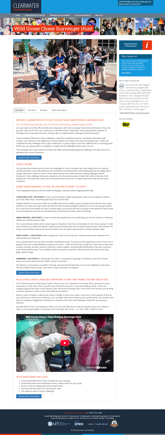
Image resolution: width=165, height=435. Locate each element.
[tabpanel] (65, 259)
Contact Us (85, 418)
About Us (99, 15)
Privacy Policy (98, 418)
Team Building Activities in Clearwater (62, 416)
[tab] (19, 110)
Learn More (126, 73)
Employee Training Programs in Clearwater (101, 416)
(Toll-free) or (130, 2)
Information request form (75, 413)
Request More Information (28, 157)
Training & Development (60, 15)
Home (17, 15)
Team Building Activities (35, 15)
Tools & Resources (82, 15)
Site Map (110, 418)
